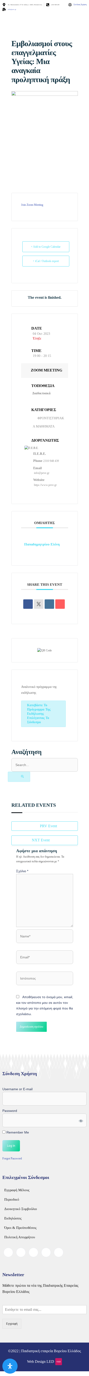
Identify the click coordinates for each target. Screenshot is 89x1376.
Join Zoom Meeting (32, 204)
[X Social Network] (38, 604)
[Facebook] (8, 1252)
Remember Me (17, 1132)
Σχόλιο (22, 871)
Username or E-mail (17, 1089)
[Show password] (80, 1120)
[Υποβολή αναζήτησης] (19, 777)
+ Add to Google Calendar (46, 246)
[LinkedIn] (33, 1252)
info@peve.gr (41, 473)
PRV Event (48, 826)
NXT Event (41, 840)
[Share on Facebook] (28, 604)
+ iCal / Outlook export (46, 261)
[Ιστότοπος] (44, 979)
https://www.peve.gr (45, 485)
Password (9, 1111)
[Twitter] (21, 1252)
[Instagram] (58, 1252)
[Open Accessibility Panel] (10, 1366)
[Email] (60, 604)
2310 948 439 (51, 461)
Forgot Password (12, 1158)
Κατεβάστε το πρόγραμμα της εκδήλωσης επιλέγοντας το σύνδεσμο (39, 713)
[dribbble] (46, 1252)
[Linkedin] (49, 604)
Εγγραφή (12, 1323)
